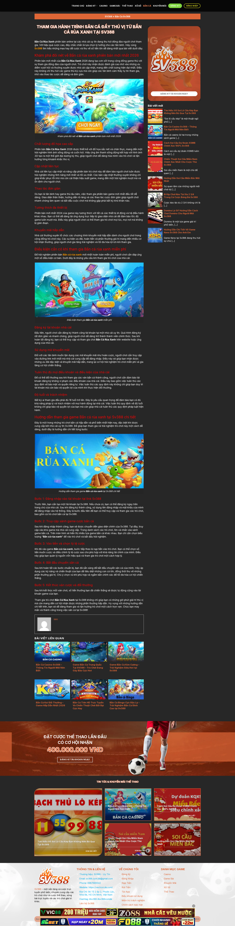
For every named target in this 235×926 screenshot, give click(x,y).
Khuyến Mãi (159, 6)
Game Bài (115, 6)
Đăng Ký (90, 6)
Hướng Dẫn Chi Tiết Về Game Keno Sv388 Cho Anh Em (179, 231)
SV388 (108, 16)
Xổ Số (138, 6)
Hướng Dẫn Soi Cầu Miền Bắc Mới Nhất (182, 179)
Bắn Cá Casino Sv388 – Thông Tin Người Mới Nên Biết (50, 667)
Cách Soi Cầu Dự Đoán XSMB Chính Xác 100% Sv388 (179, 144)
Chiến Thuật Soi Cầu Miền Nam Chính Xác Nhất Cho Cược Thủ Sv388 (180, 162)
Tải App (126, 891)
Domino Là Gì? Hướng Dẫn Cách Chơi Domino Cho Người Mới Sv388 (181, 213)
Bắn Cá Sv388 (122, 16)
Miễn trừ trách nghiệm (133, 900)
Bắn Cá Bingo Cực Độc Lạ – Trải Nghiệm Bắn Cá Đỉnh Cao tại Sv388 (125, 705)
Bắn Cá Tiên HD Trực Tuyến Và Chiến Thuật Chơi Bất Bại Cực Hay (88, 705)
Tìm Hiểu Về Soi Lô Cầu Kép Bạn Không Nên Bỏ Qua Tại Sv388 (181, 112)
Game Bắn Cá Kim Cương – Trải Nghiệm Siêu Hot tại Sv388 (124, 667)
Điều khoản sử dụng (132, 896)
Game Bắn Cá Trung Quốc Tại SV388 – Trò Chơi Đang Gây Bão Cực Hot (88, 667)
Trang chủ (78, 6)
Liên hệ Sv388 (86, 903)
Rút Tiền (126, 887)
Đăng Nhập (128, 878)
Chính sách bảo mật (132, 904)
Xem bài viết (91, 851)
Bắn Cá (147, 6)
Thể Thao (127, 6)
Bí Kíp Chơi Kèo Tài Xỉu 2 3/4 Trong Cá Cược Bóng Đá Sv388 (181, 196)
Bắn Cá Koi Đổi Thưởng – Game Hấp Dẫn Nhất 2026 (50, 704)
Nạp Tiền (126, 883)
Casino (103, 6)
